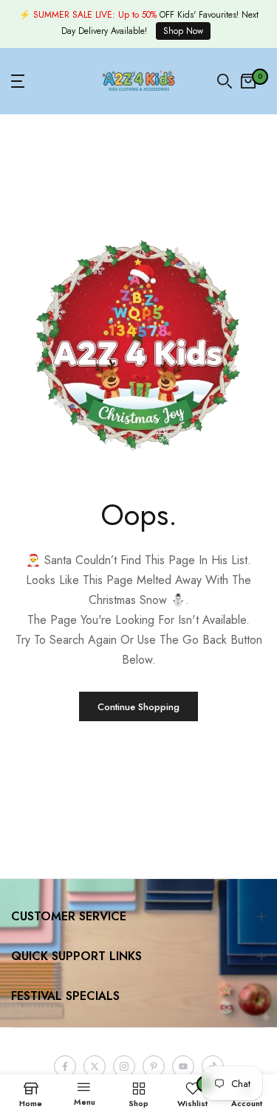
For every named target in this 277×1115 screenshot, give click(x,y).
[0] (248, 81)
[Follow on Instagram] (124, 1066)
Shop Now (183, 31)
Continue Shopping (138, 707)
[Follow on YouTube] (183, 1066)
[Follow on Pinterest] (154, 1066)
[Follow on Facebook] (65, 1066)
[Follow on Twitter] (94, 1066)
